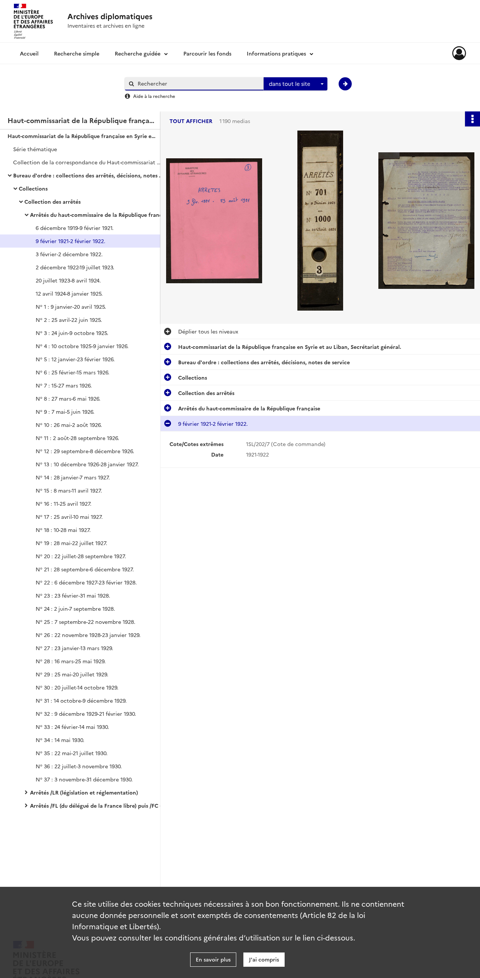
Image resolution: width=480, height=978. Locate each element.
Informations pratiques (276, 53)
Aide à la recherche (154, 96)
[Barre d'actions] (472, 118)
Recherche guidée (137, 53)
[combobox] (295, 84)
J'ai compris (264, 959)
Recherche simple (76, 53)
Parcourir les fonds (207, 53)
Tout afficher (191, 121)
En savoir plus (213, 959)
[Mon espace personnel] (459, 53)
